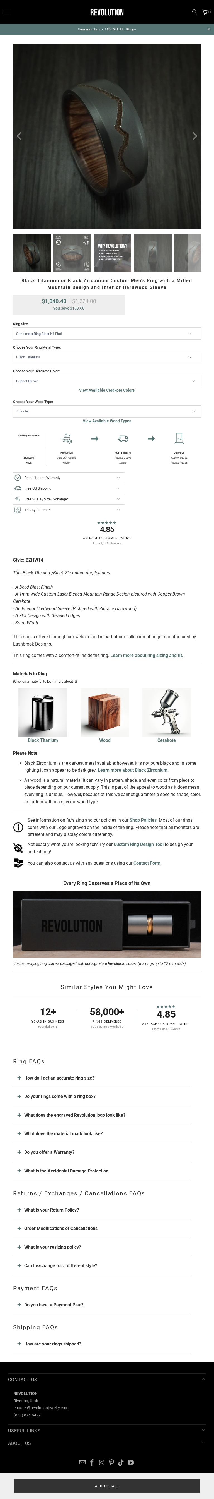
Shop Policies (143, 820)
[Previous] (19, 136)
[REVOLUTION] (107, 12)
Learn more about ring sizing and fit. (146, 655)
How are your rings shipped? (52, 1344)
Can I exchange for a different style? (60, 1265)
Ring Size (20, 324)
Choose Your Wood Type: (33, 402)
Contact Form (146, 863)
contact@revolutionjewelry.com (41, 1408)
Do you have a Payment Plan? (54, 1305)
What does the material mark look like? (63, 1133)
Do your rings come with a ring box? (60, 1096)
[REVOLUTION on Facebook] (92, 1463)
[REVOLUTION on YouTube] (131, 1463)
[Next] (194, 136)
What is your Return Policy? (51, 1210)
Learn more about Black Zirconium (132, 770)
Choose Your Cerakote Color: (36, 371)
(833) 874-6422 (27, 1415)
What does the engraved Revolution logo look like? (74, 1115)
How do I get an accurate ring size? (59, 1078)
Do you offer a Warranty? (49, 1152)
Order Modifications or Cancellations (61, 1228)
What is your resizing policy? (52, 1247)
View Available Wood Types (107, 421)
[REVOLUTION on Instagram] (102, 1463)
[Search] (194, 12)
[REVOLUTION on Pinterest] (112, 1463)
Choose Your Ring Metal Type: (37, 347)
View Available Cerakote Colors (107, 390)
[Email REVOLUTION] (82, 1463)
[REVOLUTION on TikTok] (121, 1463)
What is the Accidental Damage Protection (66, 1171)
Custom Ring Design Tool (139, 844)
